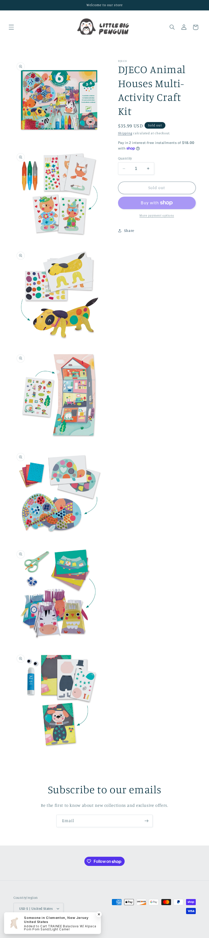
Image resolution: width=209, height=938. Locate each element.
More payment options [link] (156, 215)
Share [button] (129, 230)
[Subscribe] (146, 821)
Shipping (125, 133)
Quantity (125, 158)
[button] (11, 27)
